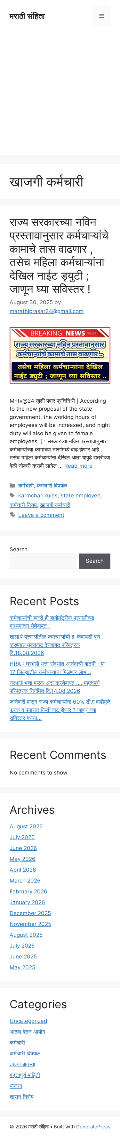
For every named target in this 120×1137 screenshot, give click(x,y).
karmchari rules (38, 495)
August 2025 (26, 935)
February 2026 (28, 891)
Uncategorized (28, 1021)
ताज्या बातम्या (22, 1064)
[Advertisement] (60, 95)
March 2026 (25, 880)
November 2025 (30, 924)
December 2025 (30, 913)
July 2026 (22, 837)
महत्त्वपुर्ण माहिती (25, 1075)
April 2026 (23, 870)
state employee (80, 495)
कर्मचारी (26, 485)
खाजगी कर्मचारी (55, 505)
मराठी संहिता (27, 16)
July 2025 (22, 946)
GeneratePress (93, 1127)
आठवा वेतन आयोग (27, 1032)
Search (19, 549)
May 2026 (23, 859)
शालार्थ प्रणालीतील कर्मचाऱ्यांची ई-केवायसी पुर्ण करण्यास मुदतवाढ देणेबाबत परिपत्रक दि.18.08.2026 (55, 645)
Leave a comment (41, 515)
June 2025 (23, 956)
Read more (78, 466)
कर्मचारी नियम (23, 505)
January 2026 (27, 902)
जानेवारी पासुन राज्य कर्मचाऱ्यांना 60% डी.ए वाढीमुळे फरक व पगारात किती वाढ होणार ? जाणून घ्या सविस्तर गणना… (60, 710)
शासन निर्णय (21, 1097)
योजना (16, 1086)
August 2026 (26, 826)
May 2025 (22, 967)
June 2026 (23, 848)
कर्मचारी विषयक (52, 485)
